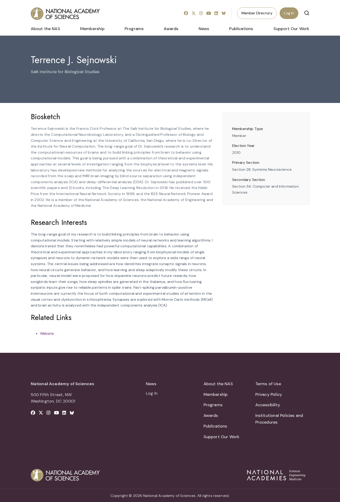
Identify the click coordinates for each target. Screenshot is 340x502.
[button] (306, 13)
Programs (134, 28)
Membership (92, 28)
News (204, 28)
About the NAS (45, 28)
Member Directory (256, 13)
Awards (171, 28)
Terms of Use (268, 384)
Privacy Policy (268, 394)
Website (47, 333)
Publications (241, 28)
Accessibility (267, 405)
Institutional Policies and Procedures (279, 419)
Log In (289, 13)
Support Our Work (291, 28)
